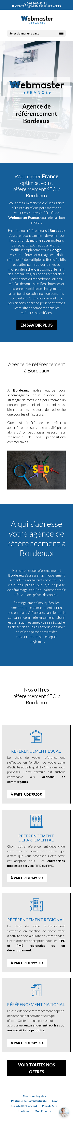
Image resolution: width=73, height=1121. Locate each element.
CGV (55, 1101)
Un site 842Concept (24, 1106)
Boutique (24, 1111)
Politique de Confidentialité (29, 1101)
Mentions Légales (34, 1096)
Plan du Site (49, 1106)
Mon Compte (43, 1111)
